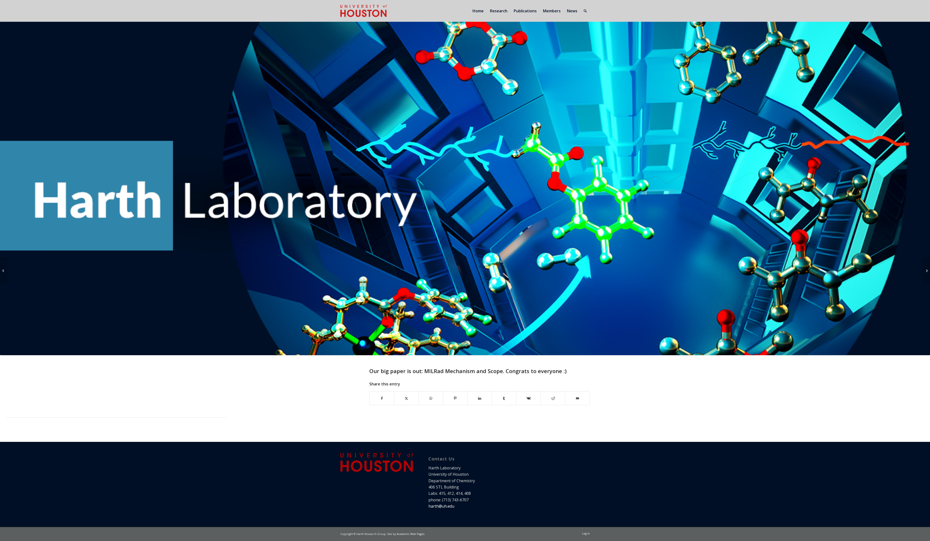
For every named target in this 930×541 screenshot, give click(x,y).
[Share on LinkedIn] (480, 398)
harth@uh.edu (441, 506)
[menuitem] (478, 11)
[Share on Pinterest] (455, 398)
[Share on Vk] (528, 398)
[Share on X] (406, 398)
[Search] (585, 11)
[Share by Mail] (577, 398)
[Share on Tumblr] (504, 398)
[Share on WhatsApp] (431, 398)
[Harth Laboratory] (363, 11)
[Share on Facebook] (382, 398)
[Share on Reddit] (553, 398)
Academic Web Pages (410, 534)
